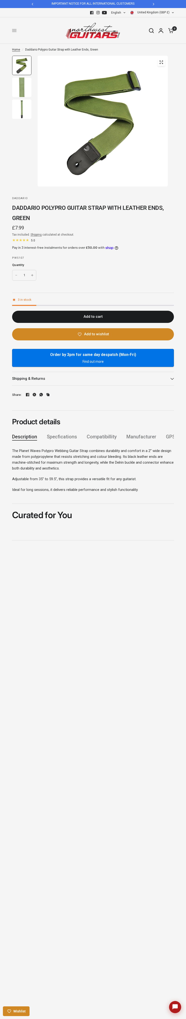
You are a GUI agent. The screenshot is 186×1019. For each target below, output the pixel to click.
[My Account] (161, 30)
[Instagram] (98, 12)
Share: (17, 394)
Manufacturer (141, 437)
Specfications (62, 437)
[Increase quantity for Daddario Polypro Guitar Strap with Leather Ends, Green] (32, 275)
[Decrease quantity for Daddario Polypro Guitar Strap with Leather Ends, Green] (16, 275)
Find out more (93, 361)
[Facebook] (92, 12)
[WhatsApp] (41, 395)
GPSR (172, 437)
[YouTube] (104, 12)
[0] (170, 30)
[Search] (151, 30)
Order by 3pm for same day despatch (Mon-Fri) (93, 354)
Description (24, 437)
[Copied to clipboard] (48, 395)
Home (16, 49)
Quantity (18, 265)
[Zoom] (161, 62)
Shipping (36, 234)
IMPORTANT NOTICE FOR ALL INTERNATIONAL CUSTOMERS (93, 3)
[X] (34, 395)
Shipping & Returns (28, 378)
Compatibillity (102, 437)
